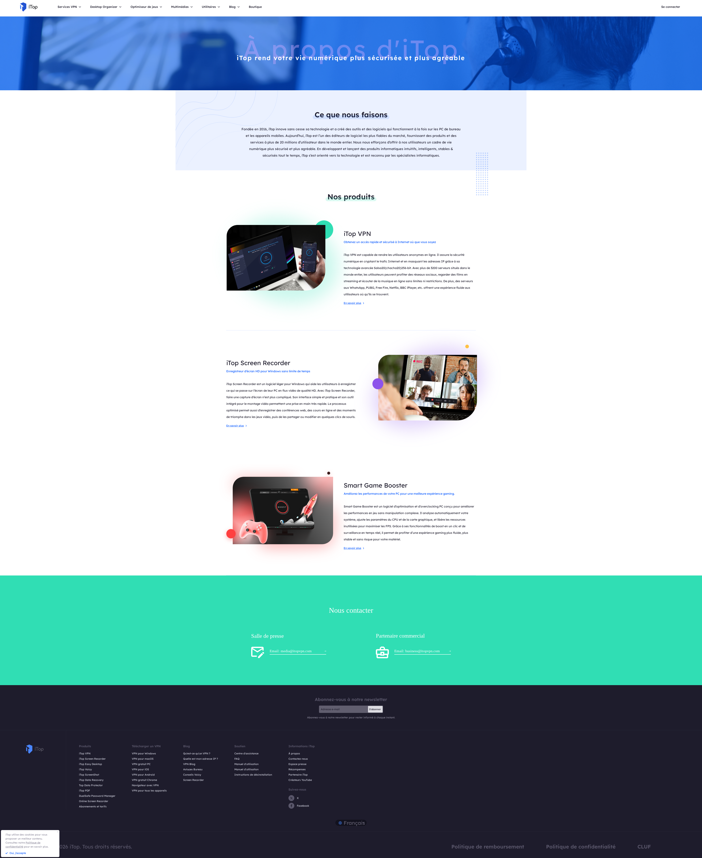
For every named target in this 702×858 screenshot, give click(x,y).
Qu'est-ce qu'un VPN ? (196, 753)
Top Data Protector (91, 785)
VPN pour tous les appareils (149, 790)
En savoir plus (352, 303)
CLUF (644, 846)
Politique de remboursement (487, 846)
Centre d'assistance (246, 753)
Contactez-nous (298, 758)
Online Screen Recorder (93, 801)
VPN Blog (189, 764)
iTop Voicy (85, 769)
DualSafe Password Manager (97, 796)
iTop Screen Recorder (92, 758)
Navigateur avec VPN (145, 785)
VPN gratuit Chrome (144, 780)
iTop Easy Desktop (90, 764)
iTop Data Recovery (91, 780)
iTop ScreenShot (89, 774)
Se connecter (670, 7)
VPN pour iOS (140, 769)
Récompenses (297, 769)
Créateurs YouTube (300, 780)
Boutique (255, 7)
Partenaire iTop (298, 774)
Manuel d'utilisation (246, 764)
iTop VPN (84, 753)
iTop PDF (84, 790)
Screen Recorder (193, 780)
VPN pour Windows (144, 753)
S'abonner (375, 709)
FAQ (236, 758)
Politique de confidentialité (581, 846)
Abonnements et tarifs (93, 806)
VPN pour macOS (143, 758)
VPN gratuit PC (141, 764)
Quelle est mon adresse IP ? (200, 758)
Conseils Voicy (192, 774)
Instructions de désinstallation (253, 774)
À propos (294, 753)
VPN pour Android (143, 774)
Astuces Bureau (192, 769)
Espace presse (297, 764)
